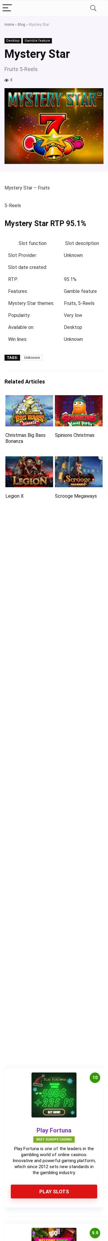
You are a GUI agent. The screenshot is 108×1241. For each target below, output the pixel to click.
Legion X (14, 496)
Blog (21, 24)
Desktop (13, 41)
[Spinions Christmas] (78, 399)
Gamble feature (37, 41)
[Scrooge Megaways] (78, 460)
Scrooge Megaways (76, 496)
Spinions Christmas (74, 435)
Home (9, 24)
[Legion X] (29, 460)
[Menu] (7, 8)
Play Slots (54, 1192)
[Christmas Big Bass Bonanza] (29, 399)
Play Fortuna (54, 1130)
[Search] (93, 8)
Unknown (32, 358)
